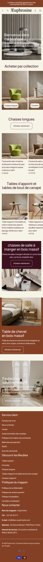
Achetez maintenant (15, 54)
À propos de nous (9, 421)
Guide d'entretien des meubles (14, 434)
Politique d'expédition (10, 497)
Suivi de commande (9, 451)
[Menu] (2, 10)
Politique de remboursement (13, 492)
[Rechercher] (7, 10)
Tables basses (8, 461)
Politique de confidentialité (12, 488)
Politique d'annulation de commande (16, 438)
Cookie (4, 429)
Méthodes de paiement (11, 442)
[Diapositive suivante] (38, 90)
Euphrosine (11, 543)
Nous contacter (8, 425)
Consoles (5, 465)
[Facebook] (19, 550)
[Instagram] (23, 550)
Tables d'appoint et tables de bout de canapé (20, 474)
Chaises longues (8, 469)
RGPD (4, 447)
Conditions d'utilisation (11, 501)
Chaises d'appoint (9, 478)
